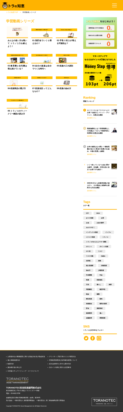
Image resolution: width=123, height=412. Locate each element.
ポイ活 (88, 251)
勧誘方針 (11, 364)
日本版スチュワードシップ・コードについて (23, 371)
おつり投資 (89, 218)
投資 (87, 280)
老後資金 (89, 303)
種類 (98, 294)
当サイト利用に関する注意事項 (60, 367)
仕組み (103, 256)
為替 (110, 284)
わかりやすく (90, 227)
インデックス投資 (92, 232)
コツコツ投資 (90, 237)
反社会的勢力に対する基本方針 (60, 364)
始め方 (88, 270)
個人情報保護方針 (14, 360)
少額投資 (101, 270)
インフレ (108, 232)
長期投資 (102, 318)
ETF (87, 213)
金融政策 (89, 318)
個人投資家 (89, 265)
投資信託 (99, 280)
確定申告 (102, 289)
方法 (87, 284)
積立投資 (89, 299)
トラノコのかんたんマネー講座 (96, 242)
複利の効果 (103, 303)
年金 (101, 275)
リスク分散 (89, 256)
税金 (87, 294)
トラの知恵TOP (12, 12)
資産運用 (89, 313)
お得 (102, 218)
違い (101, 313)
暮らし (99, 284)
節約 (101, 299)
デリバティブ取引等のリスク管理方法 (62, 356)
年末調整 (89, 275)
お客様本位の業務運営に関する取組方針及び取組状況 (26, 356)
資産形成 (99, 308)
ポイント (89, 246)
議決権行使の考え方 (15, 367)
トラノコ (105, 237)
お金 (87, 223)
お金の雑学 (100, 223)
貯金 (87, 308)
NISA (98, 213)
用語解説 (89, 289)
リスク (100, 251)
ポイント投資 (104, 246)
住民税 (88, 261)
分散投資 (104, 265)
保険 (99, 261)
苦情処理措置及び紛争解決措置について (63, 360)
